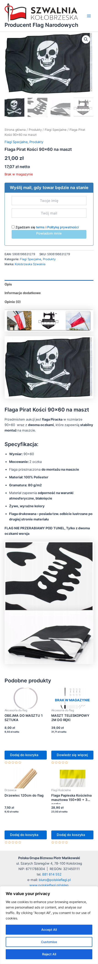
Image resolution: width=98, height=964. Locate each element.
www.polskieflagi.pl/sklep (49, 885)
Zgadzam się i (47, 227)
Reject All (49, 954)
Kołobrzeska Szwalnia (30, 264)
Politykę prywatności (63, 227)
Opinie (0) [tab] (13, 302)
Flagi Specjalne (56, 129)
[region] (49, 925)
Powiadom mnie (49, 233)
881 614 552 (52, 874)
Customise (49, 942)
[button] (86, 39)
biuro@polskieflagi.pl (55, 880)
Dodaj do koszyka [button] (24, 755)
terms (40, 227)
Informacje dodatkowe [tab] (23, 293)
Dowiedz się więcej (72, 755)
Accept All (49, 929)
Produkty (35, 129)
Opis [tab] (8, 284)
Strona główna (15, 129)
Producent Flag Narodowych (41, 25)
